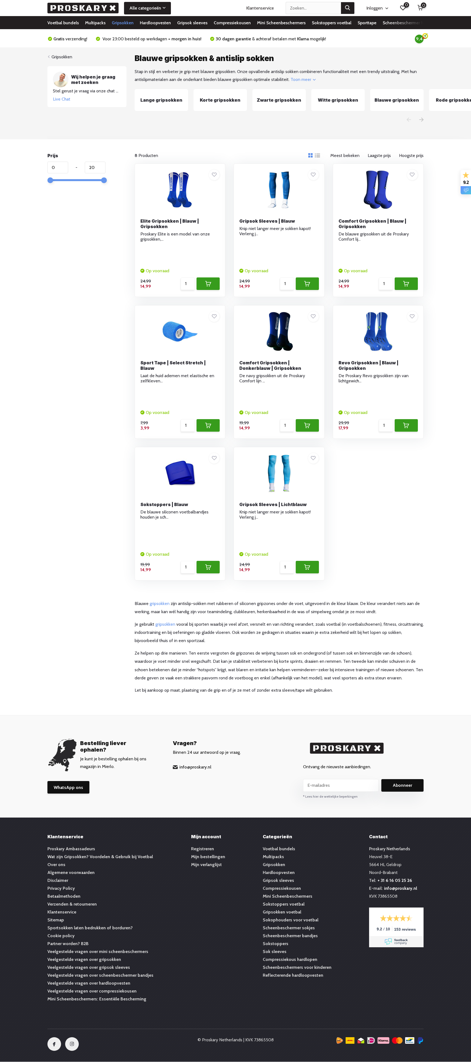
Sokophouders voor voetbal (290, 919)
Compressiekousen (232, 22)
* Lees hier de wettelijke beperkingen (330, 796)
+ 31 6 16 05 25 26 (395, 880)
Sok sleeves (274, 951)
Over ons (56, 864)
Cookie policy (61, 935)
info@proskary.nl (195, 767)
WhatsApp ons (68, 787)
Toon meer (301, 79)
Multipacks (95, 22)
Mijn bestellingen (208, 856)
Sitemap (55, 919)
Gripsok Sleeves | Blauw (267, 221)
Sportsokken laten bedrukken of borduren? (90, 927)
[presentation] (409, 120)
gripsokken (160, 603)
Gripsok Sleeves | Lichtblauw (273, 504)
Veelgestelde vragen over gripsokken (84, 959)
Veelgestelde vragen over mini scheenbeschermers (97, 951)
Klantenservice (260, 8)
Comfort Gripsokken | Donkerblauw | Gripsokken (270, 365)
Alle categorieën (145, 8)
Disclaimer (57, 880)
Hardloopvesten (155, 22)
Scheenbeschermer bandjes (290, 935)
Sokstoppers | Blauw (164, 504)
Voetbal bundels (63, 22)
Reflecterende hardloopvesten (293, 975)
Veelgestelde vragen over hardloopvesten (88, 983)
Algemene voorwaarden (71, 872)
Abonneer (402, 785)
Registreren (202, 848)
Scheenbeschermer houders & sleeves (420, 22)
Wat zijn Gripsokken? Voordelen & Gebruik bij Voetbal (100, 856)
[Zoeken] (348, 8)
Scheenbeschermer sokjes (289, 927)
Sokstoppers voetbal (331, 22)
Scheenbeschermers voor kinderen (297, 967)
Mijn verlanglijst (206, 864)
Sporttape (367, 22)
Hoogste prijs (411, 155)
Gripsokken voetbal (282, 912)
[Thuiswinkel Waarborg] (380, 1041)
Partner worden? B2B (68, 943)
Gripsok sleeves (192, 22)
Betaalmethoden (63, 896)
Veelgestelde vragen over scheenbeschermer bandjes (100, 975)
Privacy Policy (61, 888)
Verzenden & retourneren (72, 904)
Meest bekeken (345, 155)
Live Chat (61, 99)
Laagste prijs (379, 155)
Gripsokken (123, 22)
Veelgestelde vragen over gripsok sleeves (88, 967)
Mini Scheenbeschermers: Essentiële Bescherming (96, 999)
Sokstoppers (275, 943)
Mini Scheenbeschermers (281, 22)
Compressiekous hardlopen (290, 959)
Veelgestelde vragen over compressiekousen (92, 991)
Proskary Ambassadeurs (71, 848)
